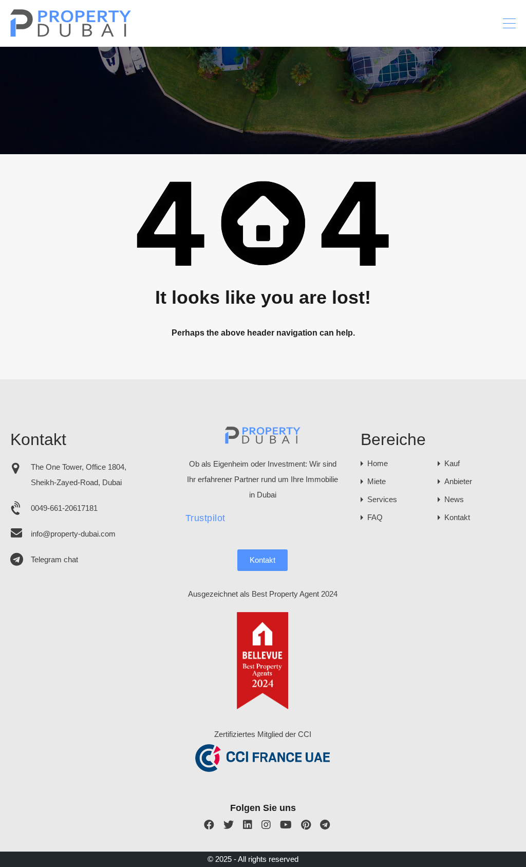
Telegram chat (54, 559)
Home (377, 463)
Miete (376, 481)
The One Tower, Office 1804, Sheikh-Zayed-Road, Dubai (78, 475)
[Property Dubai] (71, 34)
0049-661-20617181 (64, 508)
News (454, 499)
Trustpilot (205, 518)
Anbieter (458, 481)
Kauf (452, 463)
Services (382, 499)
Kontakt (262, 560)
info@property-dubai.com (73, 533)
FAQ (375, 517)
